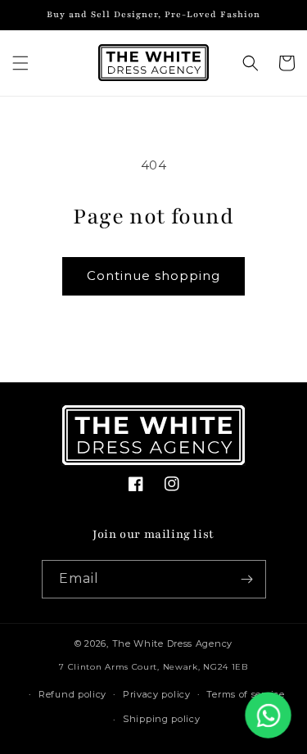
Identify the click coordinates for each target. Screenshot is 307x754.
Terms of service (245, 694)
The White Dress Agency (172, 643)
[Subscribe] (247, 579)
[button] (20, 63)
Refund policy (72, 694)
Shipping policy (162, 719)
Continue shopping (153, 275)
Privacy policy (157, 694)
